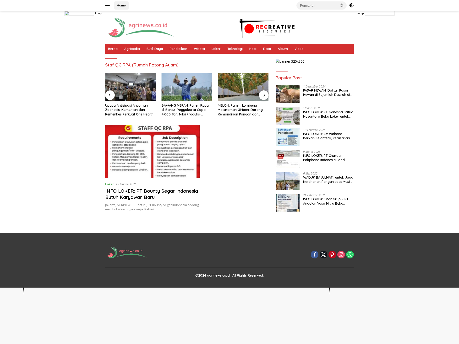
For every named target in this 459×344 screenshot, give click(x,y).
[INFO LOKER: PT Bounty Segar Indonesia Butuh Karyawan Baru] (152, 151)
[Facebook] (314, 255)
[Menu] (108, 5)
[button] (342, 5)
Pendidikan (178, 49)
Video (299, 49)
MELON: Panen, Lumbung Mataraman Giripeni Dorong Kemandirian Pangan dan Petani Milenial (184, 109)
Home (121, 5)
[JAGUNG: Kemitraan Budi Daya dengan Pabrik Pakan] (243, 87)
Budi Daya (155, 49)
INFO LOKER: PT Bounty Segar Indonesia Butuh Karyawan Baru (151, 194)
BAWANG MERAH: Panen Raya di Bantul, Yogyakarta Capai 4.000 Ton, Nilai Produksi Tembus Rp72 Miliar (128, 109)
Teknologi (235, 49)
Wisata (199, 49)
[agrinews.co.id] (141, 27)
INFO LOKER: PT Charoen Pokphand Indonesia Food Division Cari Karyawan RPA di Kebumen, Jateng (327, 157)
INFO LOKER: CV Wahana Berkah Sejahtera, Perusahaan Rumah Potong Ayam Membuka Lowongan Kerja (327, 136)
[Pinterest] (332, 255)
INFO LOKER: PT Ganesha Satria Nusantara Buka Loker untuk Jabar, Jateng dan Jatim (328, 114)
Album (283, 49)
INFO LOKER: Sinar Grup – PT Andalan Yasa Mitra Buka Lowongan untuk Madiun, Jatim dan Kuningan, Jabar (328, 201)
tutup (98, 13)
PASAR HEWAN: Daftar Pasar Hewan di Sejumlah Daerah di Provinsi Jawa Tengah (326, 92)
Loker (216, 49)
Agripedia (132, 49)
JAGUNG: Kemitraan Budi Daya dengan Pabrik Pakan (242, 107)
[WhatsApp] (350, 255)
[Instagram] (341, 255)
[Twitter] (323, 255)
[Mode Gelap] (351, 5)
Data (267, 49)
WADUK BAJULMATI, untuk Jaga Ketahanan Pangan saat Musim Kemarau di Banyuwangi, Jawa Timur (328, 179)
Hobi (253, 49)
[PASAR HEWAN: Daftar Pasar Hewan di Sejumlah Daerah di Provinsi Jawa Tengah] (288, 94)
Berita (113, 49)
